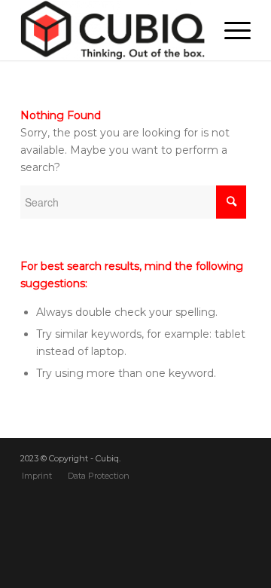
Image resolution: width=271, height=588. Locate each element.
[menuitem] (36, 475)
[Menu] (230, 30)
